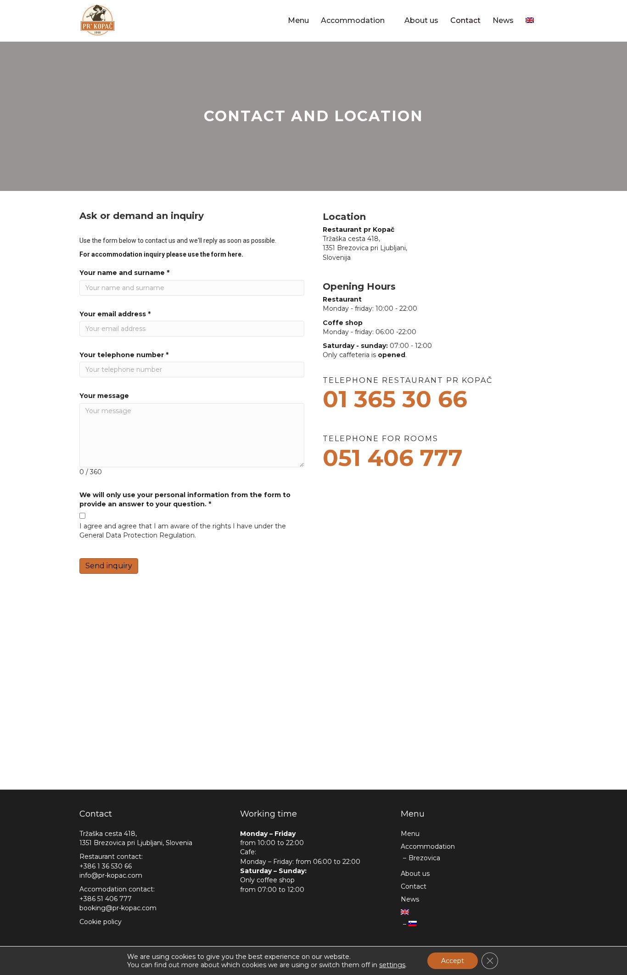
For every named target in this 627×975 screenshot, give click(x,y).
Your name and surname (124, 273)
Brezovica (424, 858)
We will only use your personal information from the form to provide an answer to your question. (185, 499)
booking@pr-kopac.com (118, 908)
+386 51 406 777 (105, 899)
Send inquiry (108, 565)
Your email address (115, 314)
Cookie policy (100, 922)
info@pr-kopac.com (110, 875)
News (503, 20)
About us (421, 20)
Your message (104, 396)
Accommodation (353, 20)
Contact (465, 20)
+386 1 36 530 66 (105, 866)
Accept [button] (452, 961)
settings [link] (392, 965)
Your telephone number (123, 355)
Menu (298, 20)
